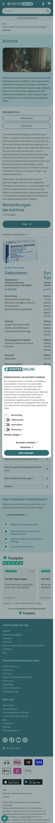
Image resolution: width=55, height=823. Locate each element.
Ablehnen (25, 447)
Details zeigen (12, 434)
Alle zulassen (26, 452)
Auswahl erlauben (25, 442)
